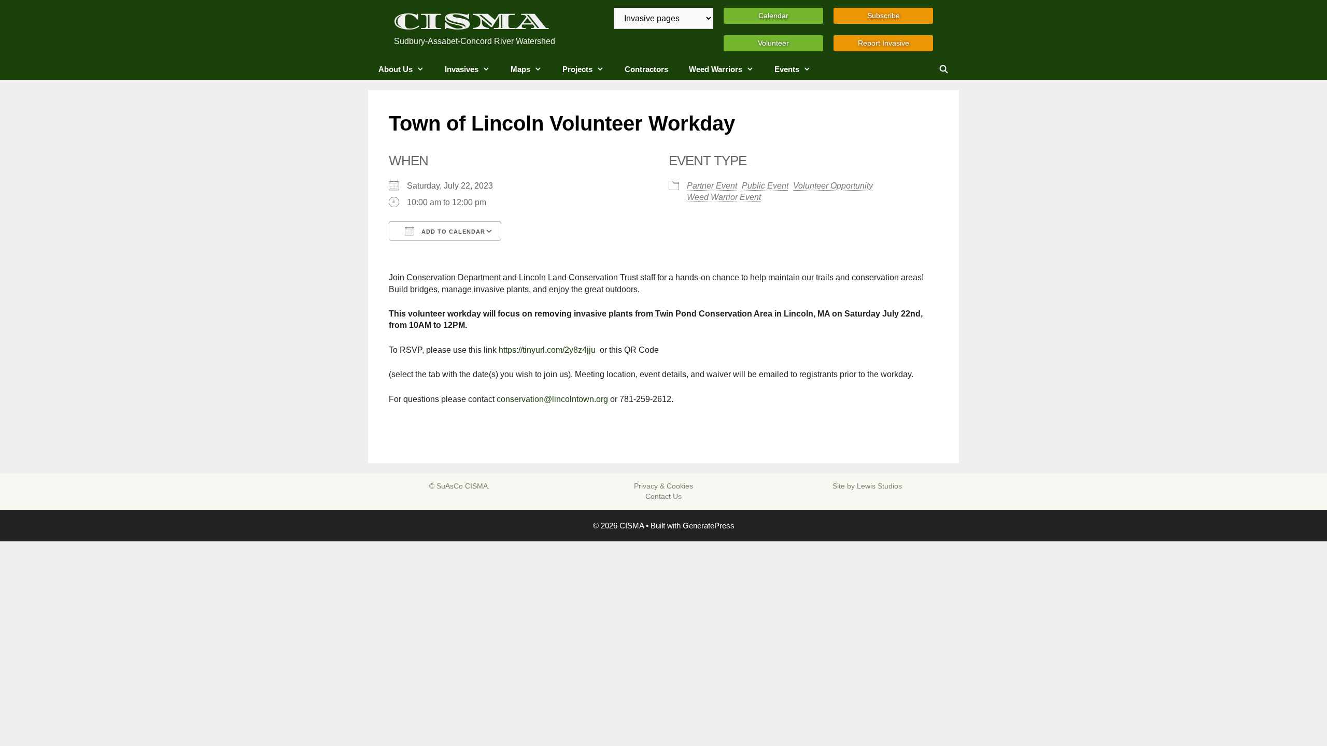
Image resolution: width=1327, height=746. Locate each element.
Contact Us (663, 496)
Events (786, 69)
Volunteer (773, 43)
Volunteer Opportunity (833, 185)
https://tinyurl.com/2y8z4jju (547, 350)
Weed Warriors (715, 69)
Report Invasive (883, 43)
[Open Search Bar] (943, 69)
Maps (520, 69)
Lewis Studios (879, 486)
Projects (577, 69)
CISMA (471, 21)
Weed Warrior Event (724, 197)
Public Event (765, 185)
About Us (395, 69)
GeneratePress (709, 525)
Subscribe (883, 15)
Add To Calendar (452, 231)
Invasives (461, 69)
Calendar (773, 15)
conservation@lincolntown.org (552, 399)
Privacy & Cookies (663, 486)
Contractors (646, 69)
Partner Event (712, 185)
